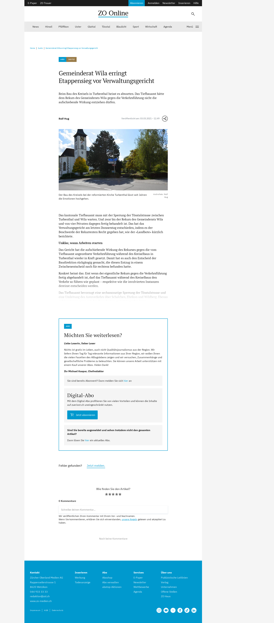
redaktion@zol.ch (40, 596)
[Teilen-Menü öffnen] (165, 118)
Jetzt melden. (96, 465)
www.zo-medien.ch (41, 601)
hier (126, 380)
